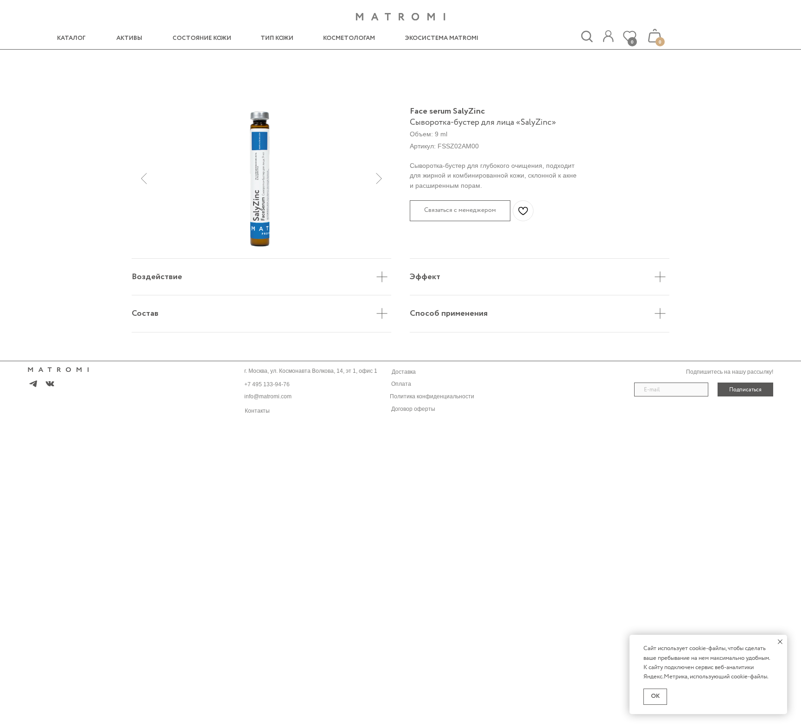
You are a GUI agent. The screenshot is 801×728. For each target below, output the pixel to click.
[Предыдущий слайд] (144, 178)
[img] (608, 36)
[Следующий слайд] (379, 178)
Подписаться (745, 390)
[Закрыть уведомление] (780, 641)
